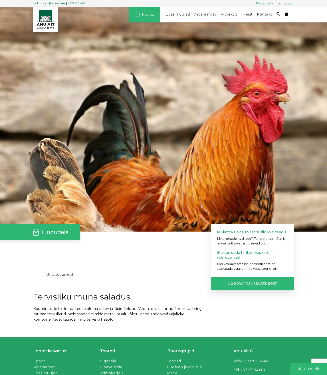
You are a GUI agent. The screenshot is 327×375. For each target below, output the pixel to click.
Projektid (231, 14)
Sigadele (107, 361)
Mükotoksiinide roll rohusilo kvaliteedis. (252, 232)
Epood (39, 361)
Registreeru (265, 3)
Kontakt (265, 14)
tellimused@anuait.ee (49, 3)
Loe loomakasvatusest (252, 283)
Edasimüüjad (182, 14)
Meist (248, 14)
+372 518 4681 (79, 3)
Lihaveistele (110, 367)
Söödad (173, 361)
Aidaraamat (208, 14)
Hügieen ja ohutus (183, 367)
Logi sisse (285, 3)
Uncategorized (59, 274)
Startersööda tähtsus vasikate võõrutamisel (244, 255)
